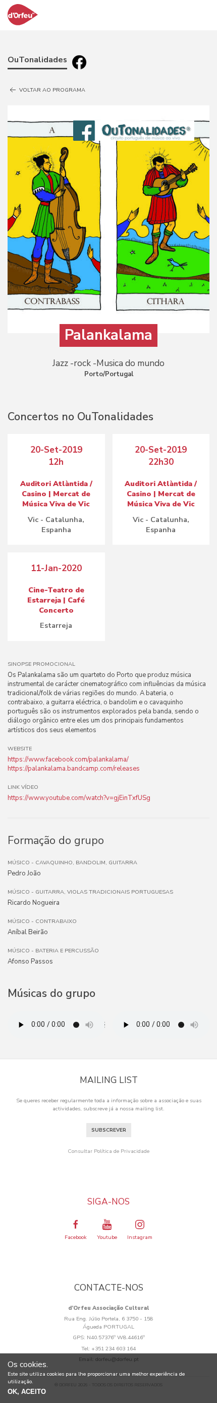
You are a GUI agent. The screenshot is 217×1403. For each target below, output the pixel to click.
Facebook (76, 1237)
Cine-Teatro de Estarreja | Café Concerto (56, 600)
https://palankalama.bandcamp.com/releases (74, 768)
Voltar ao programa (51, 90)
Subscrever (108, 1130)
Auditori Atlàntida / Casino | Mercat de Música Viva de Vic (56, 493)
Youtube (107, 1237)
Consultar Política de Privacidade (108, 1151)
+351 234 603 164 (113, 1348)
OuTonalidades (37, 59)
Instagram (139, 1237)
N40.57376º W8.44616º (116, 1337)
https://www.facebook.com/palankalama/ (68, 759)
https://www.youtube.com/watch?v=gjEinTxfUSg (79, 798)
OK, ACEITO (27, 1391)
